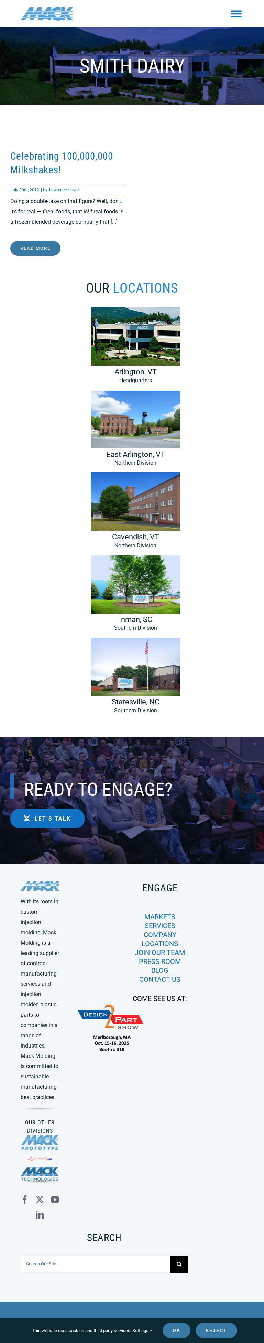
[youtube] (55, 1199)
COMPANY (160, 935)
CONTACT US (159, 979)
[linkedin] (40, 1215)
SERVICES (160, 926)
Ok (176, 1330)
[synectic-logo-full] (40, 1158)
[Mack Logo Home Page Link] (48, 13)
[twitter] (40, 1199)
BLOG (159, 970)
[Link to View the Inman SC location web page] (132, 596)
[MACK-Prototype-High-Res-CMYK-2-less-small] (40, 1137)
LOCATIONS (160, 943)
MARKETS (159, 917)
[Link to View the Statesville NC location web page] (132, 679)
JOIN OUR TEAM (160, 952)
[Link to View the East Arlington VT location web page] (132, 431)
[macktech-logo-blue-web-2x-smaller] (40, 1169)
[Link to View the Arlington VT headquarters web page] (132, 348)
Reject (216, 1330)
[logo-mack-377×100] (40, 883)
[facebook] (25, 1199)
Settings (141, 1330)
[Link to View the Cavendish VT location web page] (132, 513)
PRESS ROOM (160, 961)
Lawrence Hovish (65, 190)
